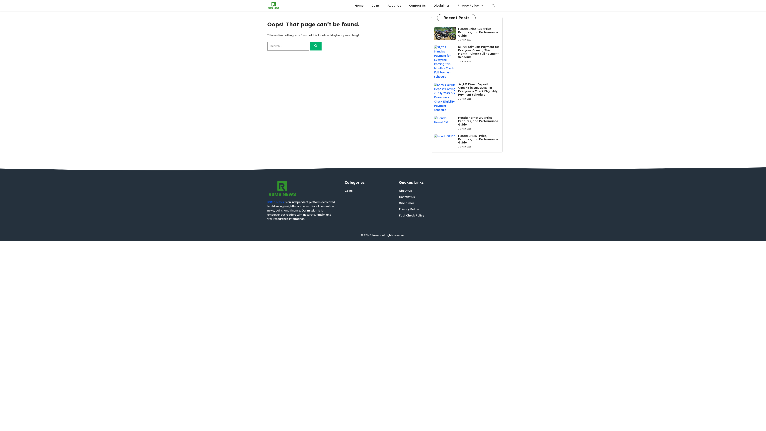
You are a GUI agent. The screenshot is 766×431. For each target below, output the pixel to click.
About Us (394, 5)
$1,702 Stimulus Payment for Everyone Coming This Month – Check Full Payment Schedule (478, 52)
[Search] (316, 46)
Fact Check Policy (411, 215)
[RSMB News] (273, 5)
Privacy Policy (468, 5)
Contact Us (417, 5)
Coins (375, 5)
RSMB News (275, 202)
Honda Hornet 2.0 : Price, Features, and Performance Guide (478, 121)
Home (359, 5)
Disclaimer (441, 5)
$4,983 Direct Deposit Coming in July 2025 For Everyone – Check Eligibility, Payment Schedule (478, 89)
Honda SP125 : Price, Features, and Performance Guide (478, 139)
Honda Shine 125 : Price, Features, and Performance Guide (478, 32)
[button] (493, 5)
